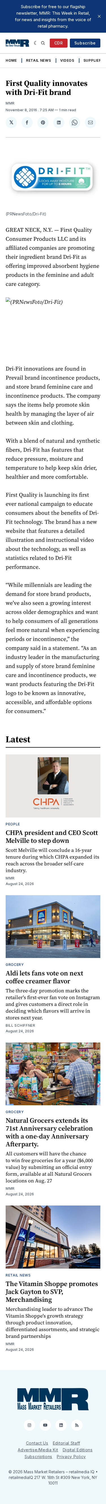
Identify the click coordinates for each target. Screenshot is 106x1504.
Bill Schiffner (20, 1025)
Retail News (38, 60)
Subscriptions (38, 1456)
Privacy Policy (71, 1456)
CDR (58, 43)
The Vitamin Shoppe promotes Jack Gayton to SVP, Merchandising (52, 1291)
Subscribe (85, 43)
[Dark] (36, 43)
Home (11, 60)
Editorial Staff (66, 1443)
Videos (67, 60)
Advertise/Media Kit (38, 1449)
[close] (99, 16)
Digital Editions (78, 1449)
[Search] (43, 43)
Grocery (15, 964)
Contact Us (37, 1443)
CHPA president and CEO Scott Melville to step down (52, 836)
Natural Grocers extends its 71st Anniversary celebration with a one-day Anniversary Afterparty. (49, 1132)
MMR (10, 103)
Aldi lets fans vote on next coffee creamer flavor (44, 977)
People (13, 824)
